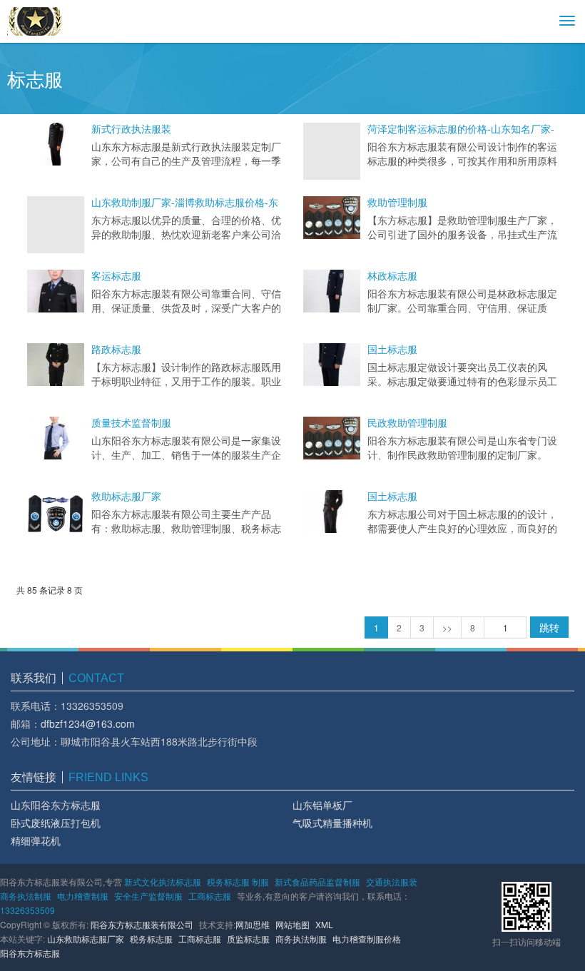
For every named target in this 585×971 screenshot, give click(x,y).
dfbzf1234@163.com (88, 723)
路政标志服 (116, 349)
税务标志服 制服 (238, 881)
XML (324, 924)
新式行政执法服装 (131, 129)
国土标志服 (392, 349)
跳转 (549, 627)
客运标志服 (116, 276)
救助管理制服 (397, 202)
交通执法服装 (391, 881)
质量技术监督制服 (131, 423)
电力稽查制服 (82, 896)
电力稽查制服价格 (366, 938)
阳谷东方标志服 (30, 953)
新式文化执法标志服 (162, 881)
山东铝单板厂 (322, 805)
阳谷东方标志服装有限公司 (142, 924)
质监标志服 (248, 938)
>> (447, 627)
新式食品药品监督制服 (317, 881)
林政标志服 (392, 276)
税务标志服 (151, 938)
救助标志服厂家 (126, 496)
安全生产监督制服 (148, 896)
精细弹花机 (36, 840)
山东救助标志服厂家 (85, 938)
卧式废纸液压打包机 (56, 822)
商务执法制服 (25, 896)
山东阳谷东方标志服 (56, 805)
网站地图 (292, 924)
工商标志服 (209, 896)
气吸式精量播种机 (332, 822)
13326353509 (27, 910)
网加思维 (252, 924)
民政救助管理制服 (407, 423)
